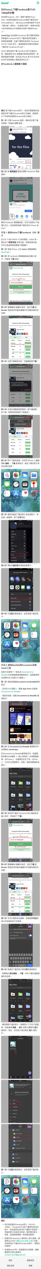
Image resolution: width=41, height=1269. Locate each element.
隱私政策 (10, 1266)
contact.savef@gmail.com (15, 1255)
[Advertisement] (20, 87)
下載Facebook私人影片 (24, 1241)
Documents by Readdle (10, 692)
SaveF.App (5, 252)
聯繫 (30, 1266)
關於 (10, 1260)
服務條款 (30, 1260)
